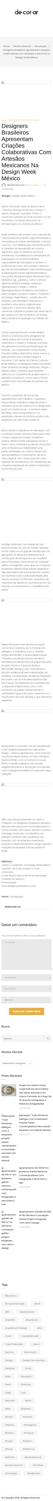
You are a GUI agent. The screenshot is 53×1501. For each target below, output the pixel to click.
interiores (26, 1384)
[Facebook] (25, 906)
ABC (7, 1311)
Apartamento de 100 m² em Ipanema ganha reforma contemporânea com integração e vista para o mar (34, 1175)
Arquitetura (31, 1319)
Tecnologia (11, 1473)
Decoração (41, 46)
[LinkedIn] (37, 906)
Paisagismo (30, 1424)
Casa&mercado (30, 1336)
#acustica (10, 1295)
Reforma (10, 1457)
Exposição (26, 1376)
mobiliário (26, 1408)
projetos (27, 1441)
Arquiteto (10, 1319)
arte (39, 1328)
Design (9, 1360)
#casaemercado (14, 1303)
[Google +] (43, 906)
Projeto (9, 1441)
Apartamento (27, 1311)
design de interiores (34, 1360)
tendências (33, 1473)
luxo (23, 1392)
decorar (9, 1352)
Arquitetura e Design (16, 1328)
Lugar (8, 1392)
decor (36, 1344)
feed (8, 1384)
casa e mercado (14, 1344)
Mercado (10, 1400)
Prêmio (9, 1449)
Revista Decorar (15, 185)
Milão (8, 1408)
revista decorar (14, 1465)
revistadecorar (33, 1457)
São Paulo (38, 1465)
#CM (37, 1303)
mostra (9, 1416)
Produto (9, 1432)
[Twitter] (31, 906)
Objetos (9, 1424)
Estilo (8, 1376)
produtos (29, 1432)
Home (6, 46)
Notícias (27, 1416)
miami (28, 1400)
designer (10, 1368)
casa (8, 1336)
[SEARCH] (48, 1038)
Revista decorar (22, 46)
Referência (29, 1449)
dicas (28, 1368)
